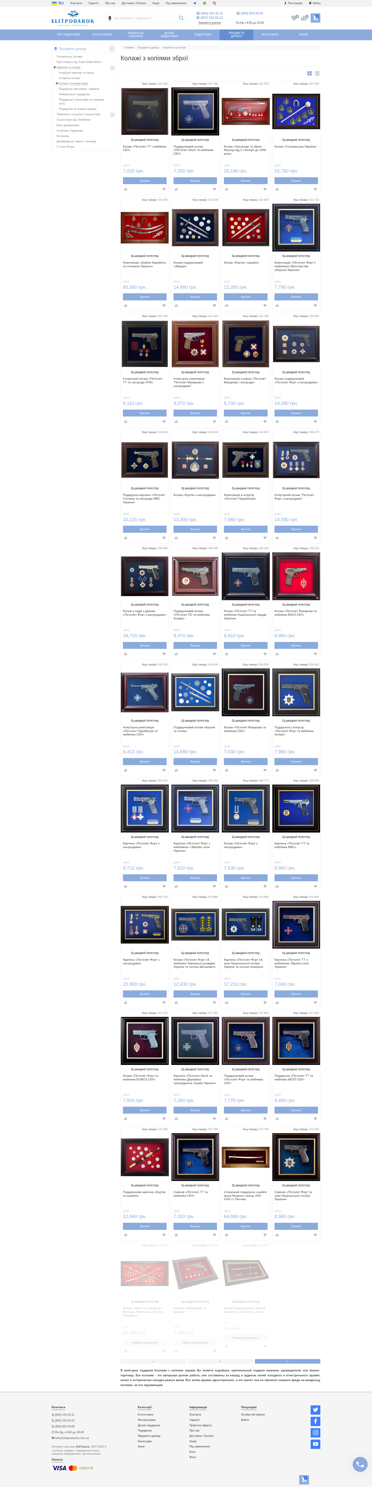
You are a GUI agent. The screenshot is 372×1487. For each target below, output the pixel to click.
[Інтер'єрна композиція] (195, 344)
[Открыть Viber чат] (214, 3)
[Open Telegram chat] (195, 3)
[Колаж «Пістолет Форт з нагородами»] (246, 809)
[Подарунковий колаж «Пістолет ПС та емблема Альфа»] (195, 576)
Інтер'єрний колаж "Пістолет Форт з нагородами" (294, 496)
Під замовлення (176, 3)
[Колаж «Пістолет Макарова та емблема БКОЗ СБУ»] (296, 576)
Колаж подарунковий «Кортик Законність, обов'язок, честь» (244, 1309)
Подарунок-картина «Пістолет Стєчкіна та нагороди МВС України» (144, 498)
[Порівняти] (125, 189)
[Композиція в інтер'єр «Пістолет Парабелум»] (246, 460)
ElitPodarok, (83, 1446)
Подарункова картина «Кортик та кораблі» (144, 1193)
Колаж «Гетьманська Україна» (295, 146)
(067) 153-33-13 (211, 17)
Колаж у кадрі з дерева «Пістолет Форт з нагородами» (144, 612)
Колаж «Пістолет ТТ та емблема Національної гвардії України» (245, 614)
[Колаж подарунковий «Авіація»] (195, 228)
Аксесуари (145, 1441)
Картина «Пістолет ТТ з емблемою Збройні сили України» (291, 963)
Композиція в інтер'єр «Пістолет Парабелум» (240, 496)
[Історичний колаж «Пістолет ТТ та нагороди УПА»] (145, 344)
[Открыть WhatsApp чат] (204, 3)
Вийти (245, 1420)
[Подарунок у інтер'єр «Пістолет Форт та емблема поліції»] (296, 692)
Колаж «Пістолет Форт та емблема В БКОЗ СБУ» (140, 1077)
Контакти (76, 3)
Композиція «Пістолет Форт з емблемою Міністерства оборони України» (294, 266)
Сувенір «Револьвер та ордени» (190, 1309)
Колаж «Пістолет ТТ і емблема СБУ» (144, 148)
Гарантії (93, 3)
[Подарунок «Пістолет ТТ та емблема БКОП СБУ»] (296, 1041)
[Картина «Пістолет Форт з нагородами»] (145, 809)
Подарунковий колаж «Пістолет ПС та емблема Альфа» (192, 614)
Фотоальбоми (146, 1420)
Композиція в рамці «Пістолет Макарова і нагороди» (245, 380)
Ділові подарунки (149, 1425)
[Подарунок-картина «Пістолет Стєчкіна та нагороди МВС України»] (145, 460)
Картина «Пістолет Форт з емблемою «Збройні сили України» (192, 847)
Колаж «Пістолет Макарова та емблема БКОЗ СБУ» (295, 612)
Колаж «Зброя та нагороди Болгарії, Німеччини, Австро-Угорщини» (143, 1311)
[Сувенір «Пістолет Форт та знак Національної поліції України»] (296, 1157)
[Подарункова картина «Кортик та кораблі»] (145, 1157)
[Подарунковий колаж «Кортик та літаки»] (195, 692)
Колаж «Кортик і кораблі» (241, 262)
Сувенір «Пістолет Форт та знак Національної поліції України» (293, 1195)
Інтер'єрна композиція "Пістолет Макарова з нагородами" (189, 382)
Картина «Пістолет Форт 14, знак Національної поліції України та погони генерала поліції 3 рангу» (243, 963)
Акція (155, 3)
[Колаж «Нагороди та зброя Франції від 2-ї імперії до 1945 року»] (246, 111)
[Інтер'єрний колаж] (296, 460)
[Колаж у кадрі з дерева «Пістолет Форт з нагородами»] (145, 576)
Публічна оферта (200, 1425)
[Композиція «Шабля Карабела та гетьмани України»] (145, 228)
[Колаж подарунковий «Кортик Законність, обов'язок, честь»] (246, 1273)
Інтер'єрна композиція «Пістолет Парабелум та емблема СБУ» (140, 731)
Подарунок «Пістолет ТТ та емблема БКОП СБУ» (293, 1077)
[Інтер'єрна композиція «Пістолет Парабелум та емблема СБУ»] (145, 692)
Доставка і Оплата (134, 3)
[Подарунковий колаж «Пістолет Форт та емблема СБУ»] (246, 1041)
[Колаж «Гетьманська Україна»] (296, 111)
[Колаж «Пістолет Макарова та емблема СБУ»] (246, 692)
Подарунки (145, 1430)
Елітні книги (145, 1414)
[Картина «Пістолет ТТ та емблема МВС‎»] (296, 809)
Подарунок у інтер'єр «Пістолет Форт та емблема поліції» (294, 731)
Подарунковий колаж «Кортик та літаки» (194, 729)
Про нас (110, 3)
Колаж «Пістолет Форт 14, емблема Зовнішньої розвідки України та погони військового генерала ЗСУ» (194, 963)
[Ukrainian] (54, 3)
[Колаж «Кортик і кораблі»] (246, 228)
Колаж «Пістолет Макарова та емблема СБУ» (245, 729)
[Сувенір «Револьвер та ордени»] (195, 1273)
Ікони (141, 1446)
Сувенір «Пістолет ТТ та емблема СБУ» (191, 1193)
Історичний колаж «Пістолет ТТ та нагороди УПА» (142, 380)
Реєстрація (294, 3)
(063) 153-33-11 (212, 13)
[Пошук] (181, 18)
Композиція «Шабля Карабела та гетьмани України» (144, 264)
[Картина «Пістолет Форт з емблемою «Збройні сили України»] (195, 809)
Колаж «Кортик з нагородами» (195, 495)
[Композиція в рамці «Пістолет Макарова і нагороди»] (246, 344)
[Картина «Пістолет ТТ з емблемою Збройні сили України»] (296, 925)
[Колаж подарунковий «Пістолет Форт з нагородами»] (296, 344)
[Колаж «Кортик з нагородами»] (195, 460)
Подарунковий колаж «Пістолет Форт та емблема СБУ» (243, 1079)
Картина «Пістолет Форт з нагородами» (141, 845)
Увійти (316, 3)
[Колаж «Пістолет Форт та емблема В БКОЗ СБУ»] (145, 1041)
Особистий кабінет (253, 1414)
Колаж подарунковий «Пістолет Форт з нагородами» (296, 380)
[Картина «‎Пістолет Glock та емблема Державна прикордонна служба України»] (195, 1041)
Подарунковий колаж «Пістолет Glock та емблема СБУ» (193, 150)
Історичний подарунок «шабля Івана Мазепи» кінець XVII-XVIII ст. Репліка (245, 1195)
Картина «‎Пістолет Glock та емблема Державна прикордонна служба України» (195, 1079)
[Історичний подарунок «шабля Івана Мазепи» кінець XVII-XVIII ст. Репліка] (246, 1157)
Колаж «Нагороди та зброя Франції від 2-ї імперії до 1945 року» (245, 150)
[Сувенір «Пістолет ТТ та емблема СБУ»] (195, 1157)
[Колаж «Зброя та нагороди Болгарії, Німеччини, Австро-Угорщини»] (145, 1273)
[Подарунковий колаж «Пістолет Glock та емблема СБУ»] (195, 111)
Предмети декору (149, 1435)
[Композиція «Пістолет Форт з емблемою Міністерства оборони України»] (296, 228)
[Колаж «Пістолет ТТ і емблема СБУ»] (145, 111)
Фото (192, 1457)
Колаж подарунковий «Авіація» (188, 264)
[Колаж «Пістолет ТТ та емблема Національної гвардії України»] (246, 576)
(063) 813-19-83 (252, 13)
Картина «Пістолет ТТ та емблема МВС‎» (291, 845)
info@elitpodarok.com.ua (72, 1438)
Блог (192, 1451)
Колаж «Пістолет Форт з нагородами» (240, 845)
